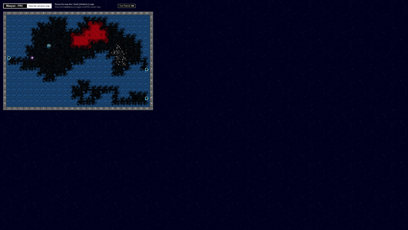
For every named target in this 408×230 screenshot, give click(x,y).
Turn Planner (126, 6)
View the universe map (39, 6)
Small (75, 4)
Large (91, 4)
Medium (83, 4)
